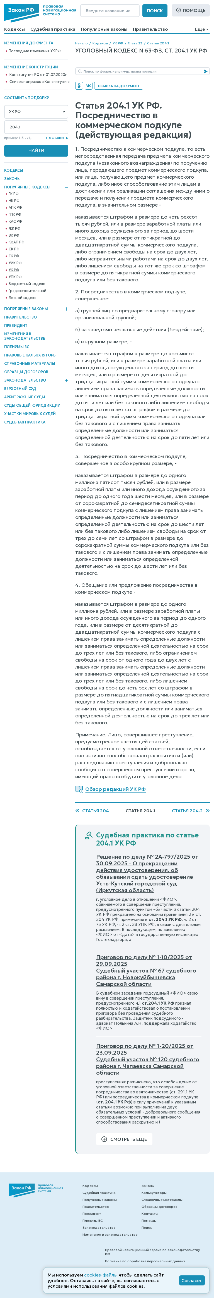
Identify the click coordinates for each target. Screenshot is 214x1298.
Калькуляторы (154, 1193)
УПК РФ (15, 277)
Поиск (155, 10)
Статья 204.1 (158, 43)
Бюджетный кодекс (27, 284)
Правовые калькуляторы (30, 355)
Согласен (192, 1280)
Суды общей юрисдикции (32, 405)
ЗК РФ (14, 235)
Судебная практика (52, 29)
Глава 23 (135, 43)
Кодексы (14, 29)
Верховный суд (20, 388)
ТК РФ (14, 256)
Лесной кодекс (22, 298)
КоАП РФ (16, 242)
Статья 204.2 (187, 810)
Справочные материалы (29, 363)
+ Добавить (56, 138)
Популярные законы (104, 29)
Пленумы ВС (16, 346)
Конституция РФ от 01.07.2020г (37, 75)
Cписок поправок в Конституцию (39, 82)
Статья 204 (95, 810)
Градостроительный (27, 291)
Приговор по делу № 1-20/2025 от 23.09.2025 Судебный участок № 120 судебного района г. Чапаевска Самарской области (147, 1059)
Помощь (194, 10)
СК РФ (14, 249)
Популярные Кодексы (27, 187)
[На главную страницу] (40, 13)
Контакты (150, 1213)
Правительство (150, 29)
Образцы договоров (26, 372)
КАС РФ (15, 221)
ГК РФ (13, 194)
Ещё (200, 29)
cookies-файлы (101, 1275)
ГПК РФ (15, 214)
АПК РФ (15, 207)
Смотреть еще (128, 1139)
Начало (81, 43)
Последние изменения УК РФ (35, 51)
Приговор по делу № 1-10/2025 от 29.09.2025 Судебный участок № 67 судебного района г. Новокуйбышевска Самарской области (146, 970)
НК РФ (14, 201)
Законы (12, 178)
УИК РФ (15, 263)
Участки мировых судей (30, 413)
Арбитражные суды (24, 397)
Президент (16, 325)
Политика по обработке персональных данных (145, 1261)
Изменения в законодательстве (24, 336)
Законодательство (25, 380)
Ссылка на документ (119, 86)
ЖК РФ (14, 228)
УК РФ (14, 270)
